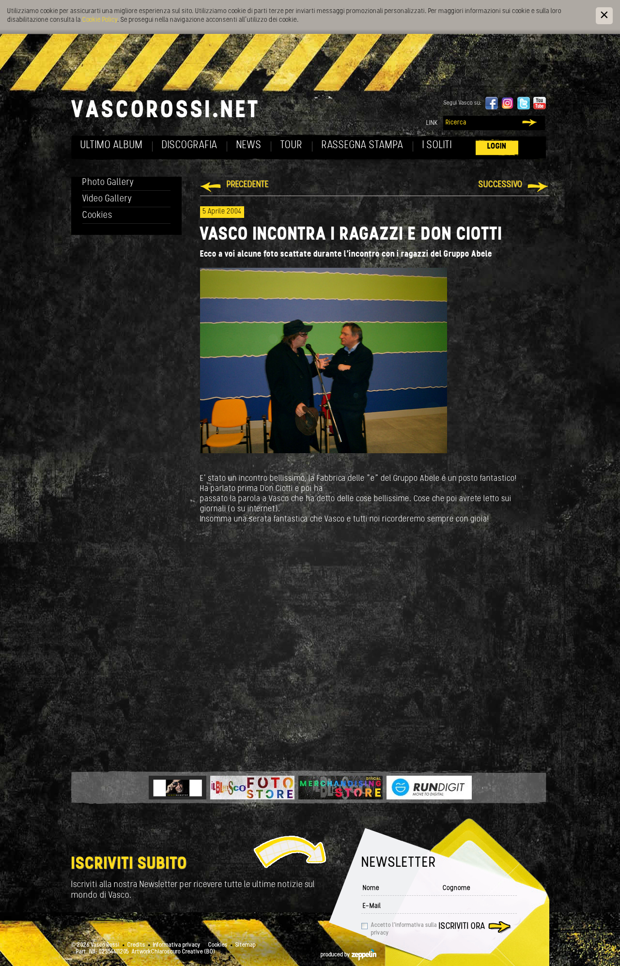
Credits (136, 945)
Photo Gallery (108, 182)
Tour (291, 145)
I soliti (437, 145)
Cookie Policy (99, 20)
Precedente (248, 185)
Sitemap (245, 945)
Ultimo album (111, 145)
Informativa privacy (177, 945)
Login (497, 146)
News (249, 145)
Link (432, 123)
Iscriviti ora (462, 926)
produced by (336, 955)
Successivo (501, 185)
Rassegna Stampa (362, 145)
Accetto (404, 929)
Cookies (97, 215)
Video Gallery (107, 199)
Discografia (189, 145)
